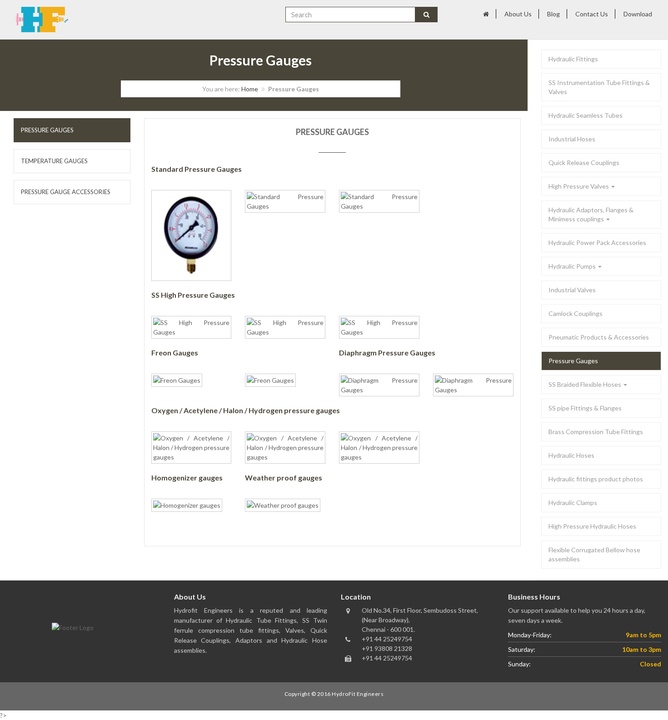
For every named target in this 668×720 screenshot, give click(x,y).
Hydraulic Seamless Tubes (585, 115)
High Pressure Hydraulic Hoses (592, 526)
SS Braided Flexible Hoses (585, 384)
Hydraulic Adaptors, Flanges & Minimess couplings (590, 214)
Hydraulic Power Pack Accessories (597, 242)
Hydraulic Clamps (572, 502)
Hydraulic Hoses (571, 455)
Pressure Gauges (573, 361)
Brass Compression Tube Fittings (595, 431)
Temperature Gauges (54, 161)
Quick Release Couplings (583, 162)
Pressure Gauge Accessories (65, 191)
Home (249, 89)
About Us (518, 14)
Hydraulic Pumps (572, 266)
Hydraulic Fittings (573, 59)
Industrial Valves (572, 290)
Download (637, 14)
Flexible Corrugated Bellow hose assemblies (594, 554)
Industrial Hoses (571, 139)
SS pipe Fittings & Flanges (585, 408)
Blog (553, 14)
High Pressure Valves (579, 186)
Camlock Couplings (575, 313)
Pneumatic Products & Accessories (598, 337)
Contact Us (591, 14)
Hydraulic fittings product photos (595, 479)
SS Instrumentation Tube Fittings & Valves (599, 87)
